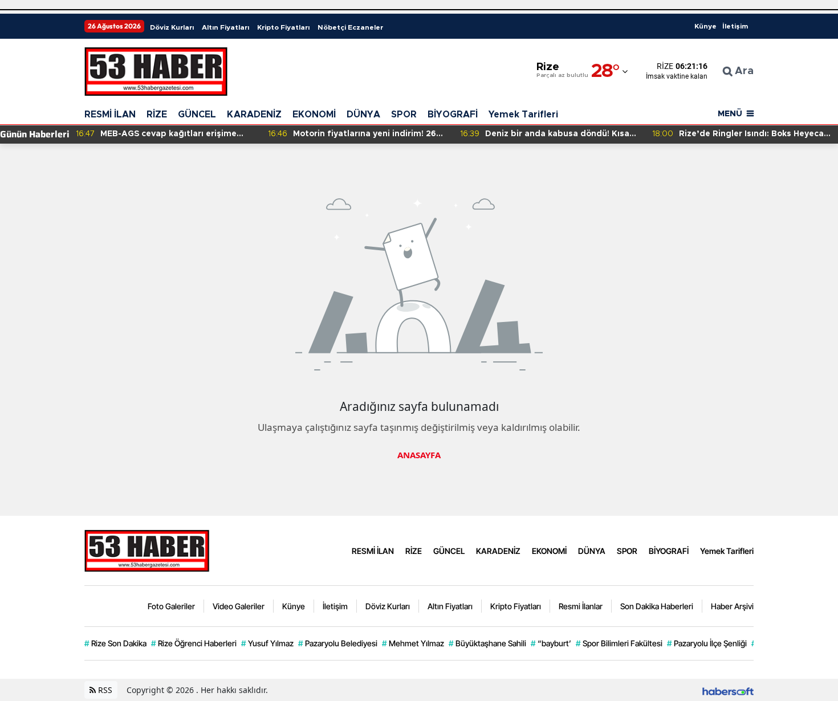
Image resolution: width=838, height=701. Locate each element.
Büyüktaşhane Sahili (487, 643)
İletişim (735, 26)
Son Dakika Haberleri (656, 606)
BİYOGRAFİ (453, 114)
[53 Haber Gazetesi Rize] (147, 549)
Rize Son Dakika (115, 643)
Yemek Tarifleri (523, 114)
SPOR (404, 114)
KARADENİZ (254, 114)
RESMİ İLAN (110, 114)
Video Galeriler (239, 606)
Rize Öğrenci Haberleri (194, 643)
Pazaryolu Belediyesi (337, 643)
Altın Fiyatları (225, 27)
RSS (104, 689)
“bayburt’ (551, 643)
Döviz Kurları (172, 27)
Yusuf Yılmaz (267, 643)
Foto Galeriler (171, 606)
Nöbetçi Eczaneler (350, 27)
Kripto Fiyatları (283, 27)
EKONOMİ (314, 114)
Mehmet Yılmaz (413, 643)
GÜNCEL (197, 114)
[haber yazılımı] (728, 690)
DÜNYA (363, 114)
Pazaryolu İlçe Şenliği (707, 643)
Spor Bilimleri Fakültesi (619, 643)
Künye (705, 26)
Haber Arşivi (732, 606)
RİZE (157, 114)
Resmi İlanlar (581, 606)
